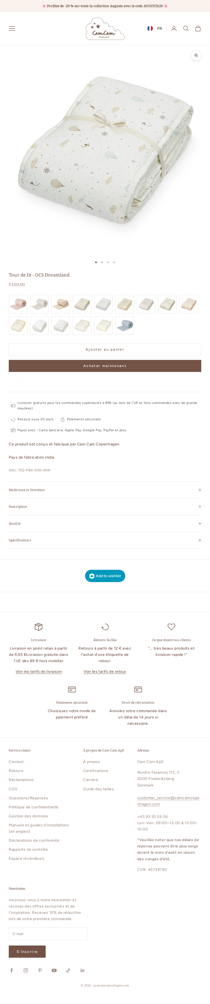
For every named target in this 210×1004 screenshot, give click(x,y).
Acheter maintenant (105, 366)
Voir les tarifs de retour (105, 671)
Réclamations (21, 779)
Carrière (90, 779)
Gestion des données (28, 816)
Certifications (96, 770)
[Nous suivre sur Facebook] (11, 970)
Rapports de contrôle (28, 849)
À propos (91, 761)
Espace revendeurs (27, 858)
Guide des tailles (98, 789)
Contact (16, 761)
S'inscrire (27, 952)
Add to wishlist (108, 576)
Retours (16, 770)
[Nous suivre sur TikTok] (68, 970)
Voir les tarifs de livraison (39, 671)
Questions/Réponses (28, 798)
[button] (21, 377)
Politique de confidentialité (34, 807)
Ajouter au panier (105, 349)
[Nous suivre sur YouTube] (54, 970)
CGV (13, 789)
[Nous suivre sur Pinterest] (40, 970)
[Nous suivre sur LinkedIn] (82, 970)
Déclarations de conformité (34, 840)
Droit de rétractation (138, 702)
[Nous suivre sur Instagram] (25, 970)
